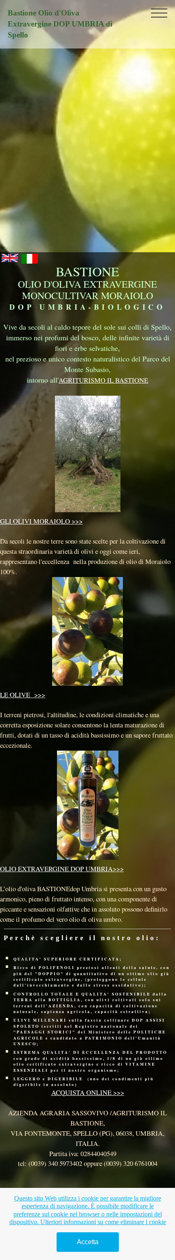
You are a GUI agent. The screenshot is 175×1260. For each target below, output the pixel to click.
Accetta (87, 1241)
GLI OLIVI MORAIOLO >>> (41, 521)
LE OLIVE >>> (22, 694)
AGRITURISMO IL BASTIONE (103, 380)
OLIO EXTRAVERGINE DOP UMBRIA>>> (62, 868)
